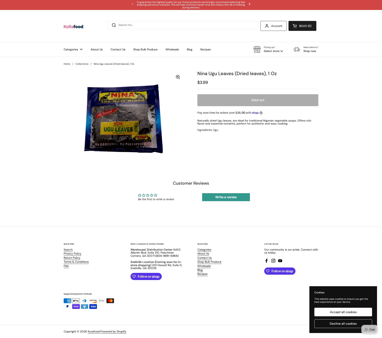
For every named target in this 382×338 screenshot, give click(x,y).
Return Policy (72, 258)
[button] (302, 26)
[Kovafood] (74, 26)
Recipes (202, 274)
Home (67, 64)
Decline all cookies (343, 323)
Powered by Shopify (113, 331)
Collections (82, 64)
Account (276, 26)
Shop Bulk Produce (209, 262)
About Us (203, 253)
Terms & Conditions (76, 262)
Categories (204, 249)
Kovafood (94, 331)
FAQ (66, 266)
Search (68, 249)
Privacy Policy (72, 253)
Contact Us (204, 258)
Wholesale (204, 266)
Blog (200, 270)
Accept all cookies (343, 312)
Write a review (226, 197)
